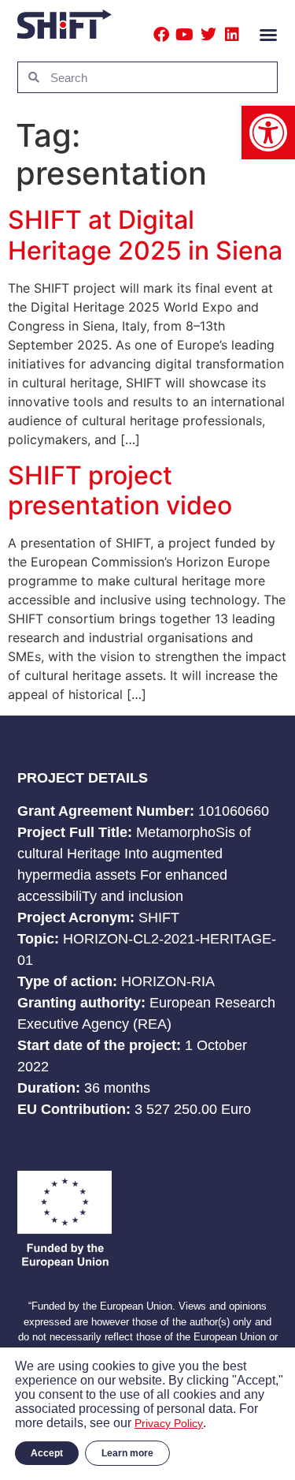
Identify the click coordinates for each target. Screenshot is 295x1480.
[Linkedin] (232, 35)
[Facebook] (161, 35)
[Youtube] (185, 35)
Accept (47, 1453)
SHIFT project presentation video (120, 490)
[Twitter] (208, 35)
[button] (268, 132)
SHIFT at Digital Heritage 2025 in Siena (145, 234)
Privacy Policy (169, 1423)
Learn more (127, 1453)
